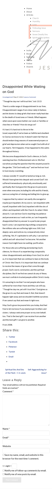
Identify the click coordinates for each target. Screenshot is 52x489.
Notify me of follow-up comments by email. (25, 470)
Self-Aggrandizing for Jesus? (37, 371)
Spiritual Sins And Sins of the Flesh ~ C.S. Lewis (15, 371)
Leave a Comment (30, 97)
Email (6, 437)
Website (7, 446)
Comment (8, 391)
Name (6, 428)
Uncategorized (8, 97)
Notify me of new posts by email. (20, 474)
